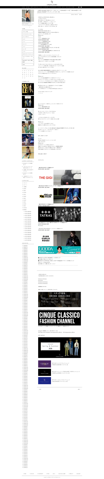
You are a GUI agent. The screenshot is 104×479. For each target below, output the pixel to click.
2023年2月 (25, 309)
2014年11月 (25, 459)
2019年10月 (25, 370)
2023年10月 (25, 297)
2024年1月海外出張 (28, 215)
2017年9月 (25, 408)
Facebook (50, 257)
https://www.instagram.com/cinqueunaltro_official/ (51, 332)
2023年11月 (25, 295)
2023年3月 (25, 308)
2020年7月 (25, 356)
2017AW (24, 192)
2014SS (24, 205)
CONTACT (71, 473)
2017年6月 (25, 412)
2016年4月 (25, 434)
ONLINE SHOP (41, 40)
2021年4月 (25, 342)
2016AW (24, 196)
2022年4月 (25, 324)
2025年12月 (25, 257)
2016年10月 (25, 425)
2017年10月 (25, 406)
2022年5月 (25, 323)
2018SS (24, 190)
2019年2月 (25, 382)
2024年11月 (25, 277)
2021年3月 (25, 344)
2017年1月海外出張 (28, 232)
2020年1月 (25, 365)
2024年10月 (25, 279)
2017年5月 (25, 414)
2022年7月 (25, 320)
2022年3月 (25, 326)
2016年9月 (25, 426)
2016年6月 (25, 431)
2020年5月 (25, 359)
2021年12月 (25, 330)
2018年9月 (25, 390)
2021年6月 (25, 339)
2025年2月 (25, 273)
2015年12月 (25, 440)
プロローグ (25, 182)
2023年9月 (25, 298)
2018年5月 (25, 396)
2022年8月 (25, 318)
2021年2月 (25, 346)
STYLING (25, 207)
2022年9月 (25, 317)
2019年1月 (25, 384)
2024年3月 (25, 289)
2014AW (80, 14)
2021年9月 (25, 335)
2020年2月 (25, 364)
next (40, 389)
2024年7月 (25, 283)
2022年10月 (25, 315)
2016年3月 (25, 435)
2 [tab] (28, 27)
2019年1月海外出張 (28, 224)
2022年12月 (25, 312)
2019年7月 (25, 374)
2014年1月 (25, 467)
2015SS (24, 202)
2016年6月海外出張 (28, 234)
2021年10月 (25, 333)
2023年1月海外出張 (28, 219)
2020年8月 (25, 355)
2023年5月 (25, 305)
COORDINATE (52, 7)
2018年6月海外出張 (28, 226)
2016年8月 (25, 428)
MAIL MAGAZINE (70, 7)
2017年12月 (25, 403)
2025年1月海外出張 (28, 211)
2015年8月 (25, 446)
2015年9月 (25, 444)
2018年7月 (25, 393)
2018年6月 (25, 394)
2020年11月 (25, 350)
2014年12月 (25, 458)
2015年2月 (25, 455)
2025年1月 (25, 274)
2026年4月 (25, 251)
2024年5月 (25, 286)
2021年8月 (25, 336)
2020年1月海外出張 (28, 221)
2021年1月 (25, 347)
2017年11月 (25, 405)
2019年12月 (25, 367)
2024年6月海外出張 (28, 213)
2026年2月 (25, 254)
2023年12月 (25, 294)
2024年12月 (25, 276)
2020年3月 (25, 362)
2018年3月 (25, 399)
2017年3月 (25, 417)
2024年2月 (25, 291)
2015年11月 (25, 441)
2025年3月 (25, 271)
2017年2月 (25, 418)
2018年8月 (25, 391)
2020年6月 (25, 358)
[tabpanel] (28, 18)
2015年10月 (25, 443)
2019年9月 (25, 371)
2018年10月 (25, 388)
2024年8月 (25, 282)
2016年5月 (25, 432)
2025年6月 (25, 267)
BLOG (54, 473)
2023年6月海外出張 (28, 217)
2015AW (24, 200)
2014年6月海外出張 (28, 240)
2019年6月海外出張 (28, 222)
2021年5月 (25, 341)
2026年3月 (25, 253)
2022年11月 (25, 314)
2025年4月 (25, 270)
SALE (41, 7)
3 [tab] (29, 27)
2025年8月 (25, 263)
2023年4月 (25, 306)
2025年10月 (25, 260)
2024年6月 (25, 285)
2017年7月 (25, 411)
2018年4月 (25, 397)
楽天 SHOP (47, 40)
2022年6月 (25, 321)
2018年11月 (25, 387)
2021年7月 (25, 338)
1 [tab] (26, 27)
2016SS (24, 198)
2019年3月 (25, 380)
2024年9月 (25, 280)
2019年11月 (25, 368)
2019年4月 (25, 379)
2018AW (24, 188)
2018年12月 (25, 385)
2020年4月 (25, 361)
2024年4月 (25, 288)
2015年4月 (25, 452)
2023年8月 (25, 300)
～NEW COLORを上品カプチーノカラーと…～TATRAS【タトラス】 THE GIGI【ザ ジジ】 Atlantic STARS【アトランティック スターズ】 (59, 11)
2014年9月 (25, 461)
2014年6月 (25, 462)
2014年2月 (25, 466)
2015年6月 (25, 449)
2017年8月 (25, 409)
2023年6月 (25, 303)
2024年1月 (25, 292)
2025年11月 (25, 259)
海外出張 (24, 209)
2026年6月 (25, 248)
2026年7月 (25, 247)
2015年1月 (25, 456)
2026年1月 (25, 256)
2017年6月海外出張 (28, 230)
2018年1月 (25, 402)
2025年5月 (25, 268)
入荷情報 (24, 186)
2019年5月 (25, 377)
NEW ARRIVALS (34, 7)
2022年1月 (25, 329)
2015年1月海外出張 (28, 238)
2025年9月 (25, 262)
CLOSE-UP (32, 473)
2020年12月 (25, 349)
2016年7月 (25, 429)
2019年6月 (25, 376)
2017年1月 (25, 420)
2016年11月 (25, 423)
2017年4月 (25, 415)
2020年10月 (25, 352)
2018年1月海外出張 (28, 228)
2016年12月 (25, 421)
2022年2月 (25, 327)
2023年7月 (25, 301)
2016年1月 (25, 438)
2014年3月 (25, 464)
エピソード (25, 184)
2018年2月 (25, 400)
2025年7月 (25, 265)
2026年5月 (25, 250)
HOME (23, 7)
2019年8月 (25, 373)
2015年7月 (25, 447)
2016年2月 (25, 437)
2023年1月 (25, 311)
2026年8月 (25, 245)
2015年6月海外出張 (28, 236)
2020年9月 (25, 353)
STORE (59, 7)
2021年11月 (25, 332)
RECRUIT (78, 473)
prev (79, 389)
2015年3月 (25, 453)
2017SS (24, 194)
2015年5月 (25, 450)
